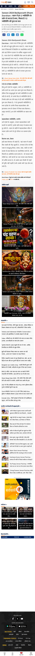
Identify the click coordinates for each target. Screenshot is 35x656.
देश (15, 6)
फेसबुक (3, 179)
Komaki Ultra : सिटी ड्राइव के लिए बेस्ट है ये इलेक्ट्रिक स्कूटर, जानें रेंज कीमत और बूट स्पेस (17, 399)
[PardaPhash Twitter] (17, 620)
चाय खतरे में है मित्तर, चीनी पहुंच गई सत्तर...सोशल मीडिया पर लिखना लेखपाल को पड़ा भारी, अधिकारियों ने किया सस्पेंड (17, 326)
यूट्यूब (7, 179)
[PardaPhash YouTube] (22, 620)
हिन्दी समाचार (4, 9)
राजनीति (25, 6)
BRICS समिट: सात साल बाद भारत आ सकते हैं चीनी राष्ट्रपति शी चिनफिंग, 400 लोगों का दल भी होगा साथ (15, 373)
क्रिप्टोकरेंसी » (5, 534)
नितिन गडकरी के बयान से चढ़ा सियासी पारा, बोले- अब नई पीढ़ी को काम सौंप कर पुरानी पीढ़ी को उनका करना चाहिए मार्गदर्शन (16, 360)
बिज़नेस (31, 6)
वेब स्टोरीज (26, 631)
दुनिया (19, 6)
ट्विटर (11, 179)
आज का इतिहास (9, 641)
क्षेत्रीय (10, 6)
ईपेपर (17, 634)
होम (5, 6)
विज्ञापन (29, 645)
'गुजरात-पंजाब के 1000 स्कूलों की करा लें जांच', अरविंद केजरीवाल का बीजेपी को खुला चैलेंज (16, 346)
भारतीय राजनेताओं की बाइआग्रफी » (10, 406)
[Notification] (25, 3)
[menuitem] (6, 6)
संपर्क (17, 645)
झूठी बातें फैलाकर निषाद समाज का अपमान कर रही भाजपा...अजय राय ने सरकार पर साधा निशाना (15, 353)
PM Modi (20, 638)
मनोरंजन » (4, 504)
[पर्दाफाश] (6, 3)
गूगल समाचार (24, 634)
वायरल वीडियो (18, 641)
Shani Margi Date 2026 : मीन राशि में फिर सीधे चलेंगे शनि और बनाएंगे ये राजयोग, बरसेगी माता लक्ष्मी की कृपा (16, 379)
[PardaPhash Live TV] (29, 2)
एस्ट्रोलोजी (10, 9)
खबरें (15, 631)
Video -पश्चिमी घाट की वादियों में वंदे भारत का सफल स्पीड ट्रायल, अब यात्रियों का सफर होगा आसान (17, 340)
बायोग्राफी (11, 634)
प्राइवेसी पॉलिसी (18, 648)
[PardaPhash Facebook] (13, 620)
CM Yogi (28, 638)
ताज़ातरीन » (4, 320)
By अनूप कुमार (5, 31)
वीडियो (20, 631)
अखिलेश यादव (27, 641)
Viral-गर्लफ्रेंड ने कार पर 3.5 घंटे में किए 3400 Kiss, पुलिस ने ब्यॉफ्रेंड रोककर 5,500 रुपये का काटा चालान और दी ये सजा (17, 394)
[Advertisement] (17, 592)
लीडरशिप (23, 645)
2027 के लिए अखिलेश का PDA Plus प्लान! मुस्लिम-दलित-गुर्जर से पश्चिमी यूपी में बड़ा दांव (17, 386)
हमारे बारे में (10, 645)
